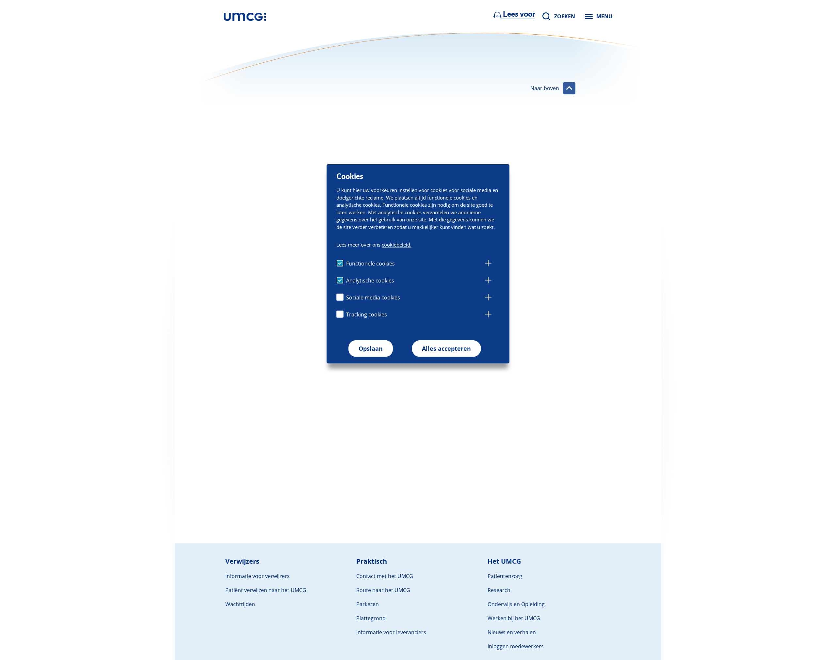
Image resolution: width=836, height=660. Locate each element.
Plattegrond (371, 618)
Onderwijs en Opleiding (516, 604)
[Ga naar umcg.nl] (245, 16)
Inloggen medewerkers (516, 646)
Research (499, 590)
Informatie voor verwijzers (257, 576)
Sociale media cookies (373, 297)
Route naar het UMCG (383, 590)
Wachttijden (240, 604)
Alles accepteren (446, 349)
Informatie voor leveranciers (391, 632)
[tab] (488, 264)
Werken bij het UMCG (514, 618)
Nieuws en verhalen (512, 632)
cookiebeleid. (396, 245)
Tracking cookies (366, 314)
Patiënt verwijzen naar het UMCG (265, 590)
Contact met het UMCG (384, 576)
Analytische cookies (370, 280)
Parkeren (367, 604)
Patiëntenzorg (505, 576)
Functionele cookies (370, 263)
